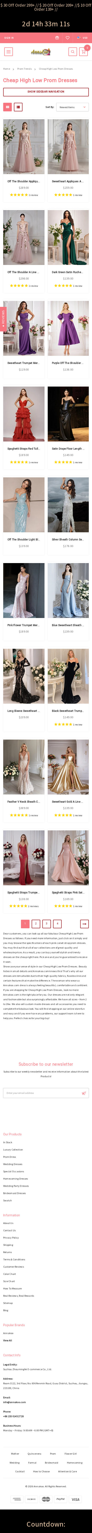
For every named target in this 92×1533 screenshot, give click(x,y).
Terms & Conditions (14, 1259)
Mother (15, 1453)
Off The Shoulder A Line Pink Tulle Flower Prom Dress (40, 272)
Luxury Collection (13, 1149)
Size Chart (9, 1281)
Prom (53, 1453)
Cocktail (20, 1471)
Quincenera (34, 1453)
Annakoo (8, 1333)
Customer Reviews (13, 1266)
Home (6, 68)
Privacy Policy (11, 1237)
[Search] (72, 51)
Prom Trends (24, 68)
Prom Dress (9, 1156)
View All (7, 1340)
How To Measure (12, 1288)
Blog (5, 1310)
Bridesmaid (51, 1462)
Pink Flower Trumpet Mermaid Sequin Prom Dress (37, 625)
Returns (7, 1252)
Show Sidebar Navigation (46, 91)
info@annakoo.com (14, 1402)
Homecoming (74, 1462)
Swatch (7, 1200)
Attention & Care (67, 1471)
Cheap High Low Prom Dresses (56, 68)
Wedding (15, 1462)
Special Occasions (13, 1171)
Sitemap (8, 1303)
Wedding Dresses (12, 1164)
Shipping (8, 1244)
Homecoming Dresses (15, 1178)
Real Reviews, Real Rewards (18, 1295)
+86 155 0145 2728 (13, 1416)
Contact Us (9, 1230)
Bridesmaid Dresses (14, 1193)
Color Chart (9, 1274)
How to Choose (41, 1471)
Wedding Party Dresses (16, 1185)
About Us (8, 1223)
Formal (32, 1462)
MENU (8, 51)
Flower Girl (71, 1453)
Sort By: (50, 107)
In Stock (7, 1142)
